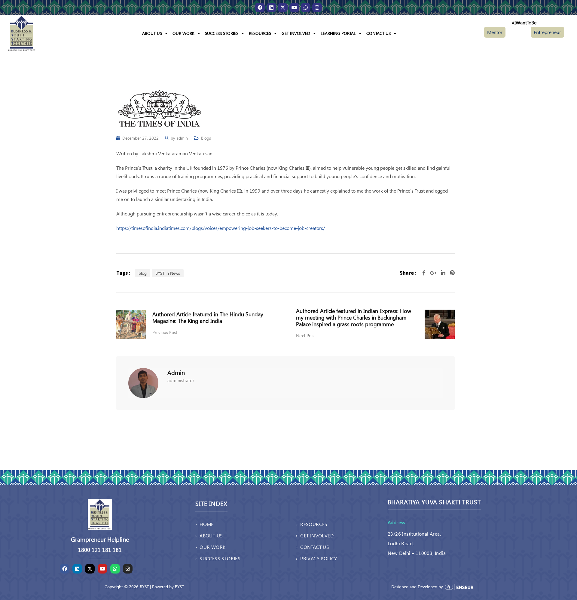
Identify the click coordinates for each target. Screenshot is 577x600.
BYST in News (167, 273)
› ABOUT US (209, 535)
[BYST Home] (21, 32)
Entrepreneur (547, 32)
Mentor (494, 32)
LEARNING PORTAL (338, 33)
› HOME (204, 524)
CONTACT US (378, 33)
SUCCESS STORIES (221, 33)
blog (143, 273)
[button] (155, 33)
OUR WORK (183, 33)
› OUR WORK (210, 547)
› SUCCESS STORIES (217, 558)
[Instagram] (317, 7)
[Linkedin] (271, 7)
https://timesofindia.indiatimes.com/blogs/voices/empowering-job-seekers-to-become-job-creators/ (220, 228)
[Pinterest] (452, 272)
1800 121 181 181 (100, 549)
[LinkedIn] (444, 272)
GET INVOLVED (296, 33)
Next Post (305, 335)
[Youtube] (294, 7)
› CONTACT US (312, 547)
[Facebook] (260, 7)
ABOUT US (152, 33)
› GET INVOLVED (315, 535)
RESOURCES (260, 33)
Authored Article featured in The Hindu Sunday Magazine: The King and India (207, 317)
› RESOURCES (312, 524)
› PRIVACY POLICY (316, 558)
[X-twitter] (283, 7)
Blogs (206, 138)
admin (182, 138)
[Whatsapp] (305, 7)
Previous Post (164, 332)
